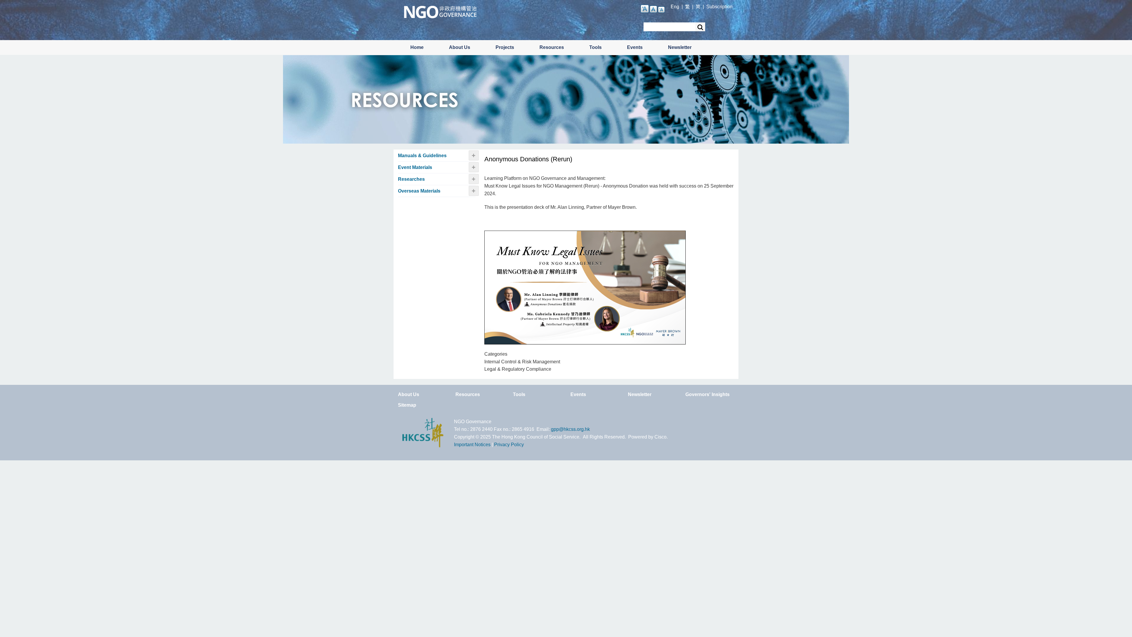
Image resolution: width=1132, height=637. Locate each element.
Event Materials (415, 167)
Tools (595, 47)
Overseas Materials (419, 190)
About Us (459, 47)
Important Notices (472, 444)
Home (417, 47)
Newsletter (680, 47)
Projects (505, 47)
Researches (411, 179)
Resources (551, 47)
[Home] (440, 11)
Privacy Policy (509, 444)
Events (635, 47)
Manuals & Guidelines (422, 155)
